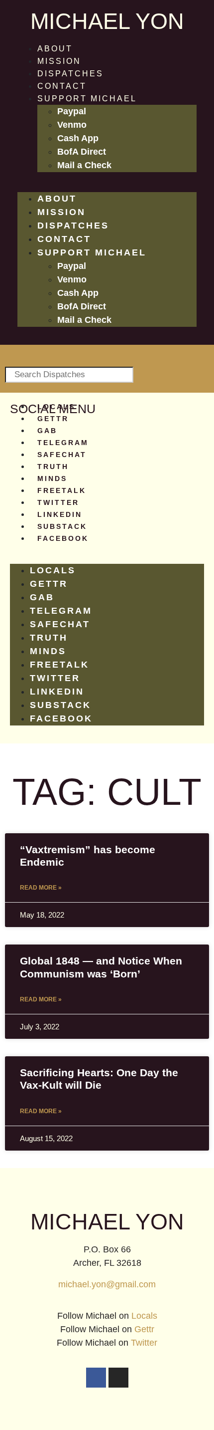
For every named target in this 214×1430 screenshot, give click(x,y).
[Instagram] (118, 1378)
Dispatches (70, 73)
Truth (53, 467)
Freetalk (61, 490)
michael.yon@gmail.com (107, 1284)
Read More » (41, 887)
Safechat (62, 455)
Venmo (72, 125)
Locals (56, 407)
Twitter (58, 502)
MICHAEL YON (107, 21)
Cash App (78, 138)
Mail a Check (84, 165)
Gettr (53, 419)
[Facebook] (96, 1378)
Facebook (63, 538)
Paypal (71, 111)
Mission (59, 61)
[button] (107, 186)
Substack (62, 526)
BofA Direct (81, 152)
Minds (52, 478)
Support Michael (87, 98)
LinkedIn (59, 514)
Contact (62, 86)
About (55, 48)
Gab (47, 431)
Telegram (63, 443)
